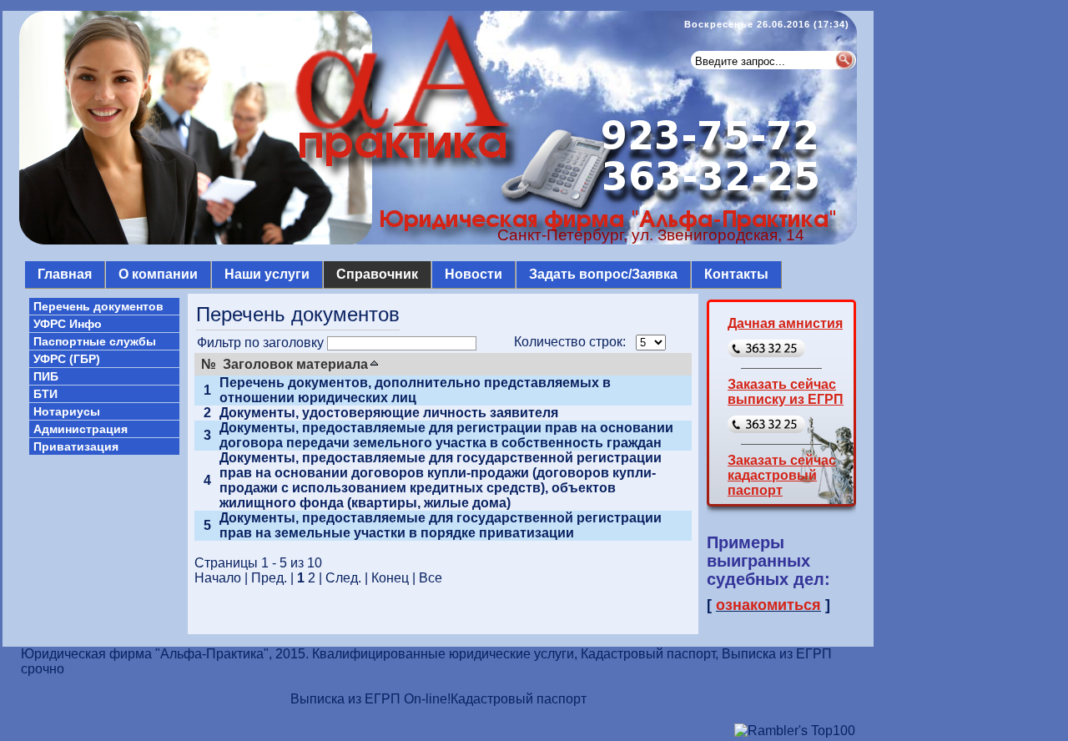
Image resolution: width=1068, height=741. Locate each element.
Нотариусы (66, 411)
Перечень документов (98, 306)
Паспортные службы (94, 341)
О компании (158, 274)
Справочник (377, 274)
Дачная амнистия (785, 323)
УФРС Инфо (67, 323)
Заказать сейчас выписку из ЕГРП (786, 391)
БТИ (45, 394)
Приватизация (75, 446)
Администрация (80, 429)
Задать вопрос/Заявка (603, 274)
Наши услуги (267, 274)
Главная (65, 274)
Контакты (736, 274)
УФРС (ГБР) (66, 358)
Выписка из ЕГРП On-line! (370, 699)
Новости (473, 274)
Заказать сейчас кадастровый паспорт (782, 475)
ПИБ (45, 376)
